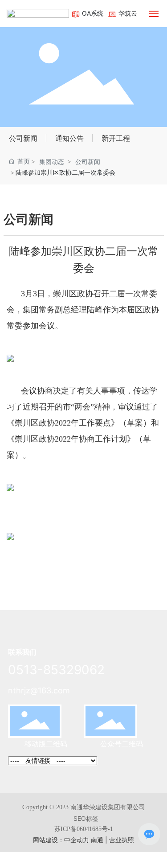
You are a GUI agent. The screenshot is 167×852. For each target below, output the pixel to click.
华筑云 (127, 13)
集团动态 (51, 161)
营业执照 (121, 840)
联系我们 (22, 651)
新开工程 (116, 138)
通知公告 (69, 138)
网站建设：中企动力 (61, 840)
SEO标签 (85, 818)
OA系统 (91, 13)
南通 (97, 840)
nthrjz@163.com (39, 690)
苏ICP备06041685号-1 (83, 829)
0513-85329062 (56, 669)
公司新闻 (23, 138)
